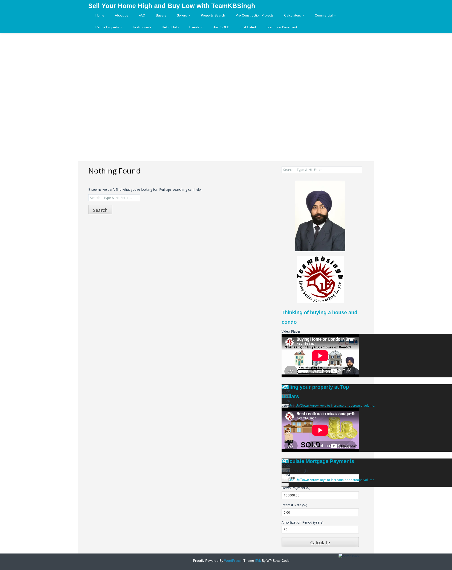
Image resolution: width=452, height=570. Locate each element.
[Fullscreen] (285, 485)
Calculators (293, 15)
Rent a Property (107, 27)
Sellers (182, 15)
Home (99, 15)
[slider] (332, 405)
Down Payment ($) (296, 488)
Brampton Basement (281, 27)
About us (121, 15)
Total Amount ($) (295, 470)
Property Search (213, 15)
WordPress (232, 560)
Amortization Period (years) (302, 522)
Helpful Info (170, 27)
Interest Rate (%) (294, 505)
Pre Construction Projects (255, 15)
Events (194, 27)
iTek (257, 560)
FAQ (142, 15)
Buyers (161, 15)
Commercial (324, 15)
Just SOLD (221, 27)
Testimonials (142, 27)
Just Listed (248, 27)
